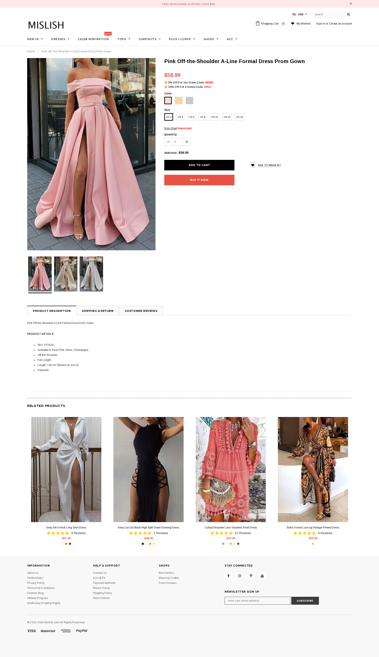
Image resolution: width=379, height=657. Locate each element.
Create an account (340, 23)
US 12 (227, 117)
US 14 (239, 117)
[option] (91, 154)
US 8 (202, 117)
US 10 (214, 117)
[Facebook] (228, 575)
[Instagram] (240, 575)
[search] (348, 14)
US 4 (180, 117)
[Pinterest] (251, 575)
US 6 (191, 117)
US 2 (168, 117)
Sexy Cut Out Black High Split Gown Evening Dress (148, 527)
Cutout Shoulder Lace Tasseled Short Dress (231, 527)
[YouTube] (262, 575)
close (351, 4)
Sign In (320, 23)
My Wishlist (304, 23)
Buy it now (199, 180)
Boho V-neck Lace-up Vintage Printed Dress (313, 527)
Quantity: (170, 134)
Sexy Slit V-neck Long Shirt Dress (66, 527)
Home (31, 51)
